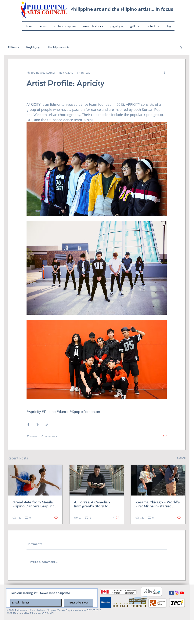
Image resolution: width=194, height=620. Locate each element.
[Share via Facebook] (28, 424)
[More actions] (164, 72)
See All (181, 457)
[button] (181, 47)
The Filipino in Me (58, 47)
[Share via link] (47, 424)
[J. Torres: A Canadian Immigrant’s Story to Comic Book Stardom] (97, 480)
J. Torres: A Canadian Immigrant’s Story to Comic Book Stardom (92, 504)
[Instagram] (176, 593)
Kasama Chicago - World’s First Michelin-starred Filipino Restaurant (157, 504)
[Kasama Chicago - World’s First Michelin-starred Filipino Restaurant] (158, 480)
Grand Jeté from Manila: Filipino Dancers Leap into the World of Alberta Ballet (34, 504)
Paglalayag (33, 47)
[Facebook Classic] (171, 593)
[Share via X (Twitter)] (37, 424)
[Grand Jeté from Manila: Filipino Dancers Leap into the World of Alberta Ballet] (35, 480)
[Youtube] (182, 593)
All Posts (13, 47)
